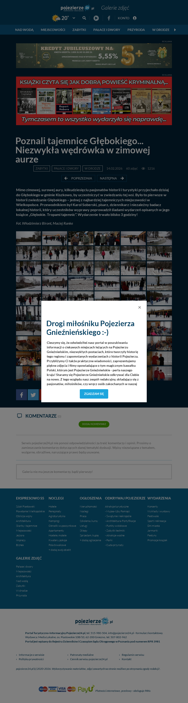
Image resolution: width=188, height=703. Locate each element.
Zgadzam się (94, 394)
